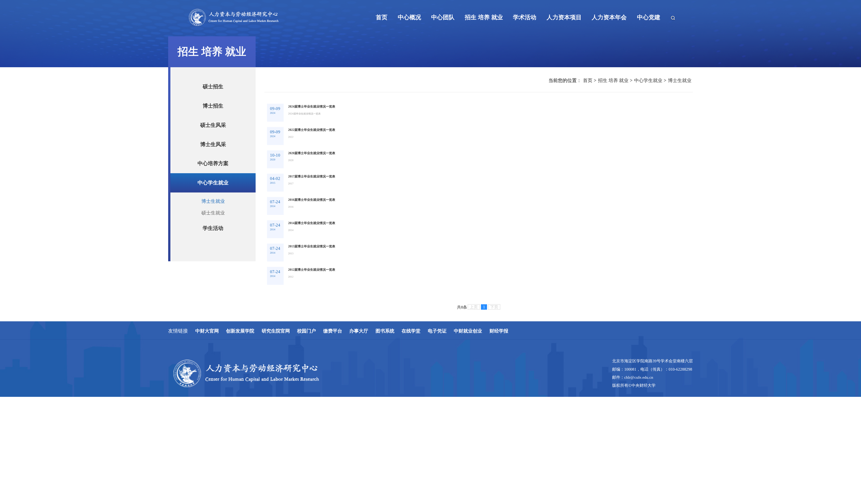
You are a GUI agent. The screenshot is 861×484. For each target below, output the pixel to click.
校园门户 (306, 447)
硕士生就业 (213, 212)
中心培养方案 (213, 163)
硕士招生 (213, 86)
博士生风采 (213, 144)
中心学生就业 (213, 183)
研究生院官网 (276, 447)
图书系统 (385, 447)
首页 (587, 80)
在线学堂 (411, 447)
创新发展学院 (240, 447)
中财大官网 (207, 447)
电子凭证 (437, 447)
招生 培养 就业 (613, 80)
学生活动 (213, 228)
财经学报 (498, 447)
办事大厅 (358, 447)
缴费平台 (332, 447)
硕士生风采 (213, 125)
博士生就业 (213, 201)
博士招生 (213, 106)
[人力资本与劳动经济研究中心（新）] (263, 38)
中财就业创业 (468, 447)
